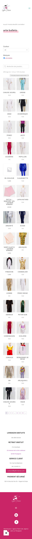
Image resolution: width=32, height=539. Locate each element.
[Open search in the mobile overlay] (16, 66)
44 (17, 413)
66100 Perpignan (16, 454)
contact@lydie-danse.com (16, 471)
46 (22, 413)
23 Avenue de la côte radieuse (16, 450)
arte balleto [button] (8, 58)
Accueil (5, 24)
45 (20, 413)
